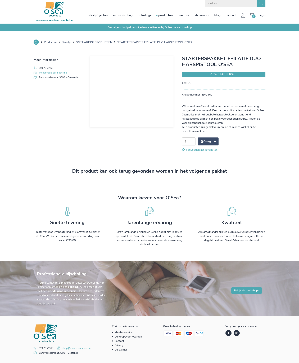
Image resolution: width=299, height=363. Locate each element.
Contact (231, 15)
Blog (217, 15)
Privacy (119, 345)
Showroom (202, 15)
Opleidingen (145, 15)
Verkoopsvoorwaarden (128, 337)
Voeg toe (210, 141)
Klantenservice (124, 332)
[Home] (36, 42)
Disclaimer (121, 350)
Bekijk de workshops (246, 290)
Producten (165, 15)
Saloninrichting (123, 15)
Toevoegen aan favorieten (201, 150)
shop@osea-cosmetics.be (53, 72)
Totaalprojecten (97, 15)
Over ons (183, 15)
